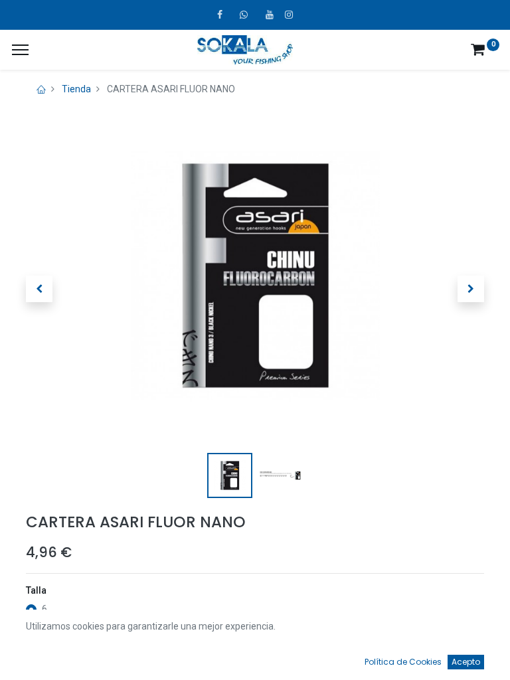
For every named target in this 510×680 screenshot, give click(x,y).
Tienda (76, 89)
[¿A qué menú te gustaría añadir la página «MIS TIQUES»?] (20, 50)
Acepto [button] (466, 661)
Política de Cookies (403, 661)
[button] (39, 289)
